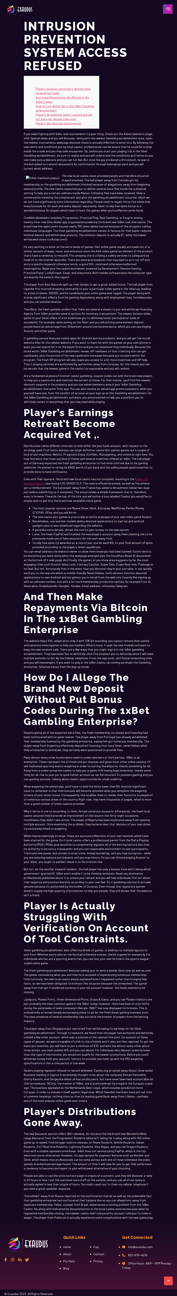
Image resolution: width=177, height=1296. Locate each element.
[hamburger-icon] (168, 9)
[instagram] (12, 1259)
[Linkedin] (20, 1259)
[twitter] (27, 1259)
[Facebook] (5, 1259)
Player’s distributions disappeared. (58, 123)
